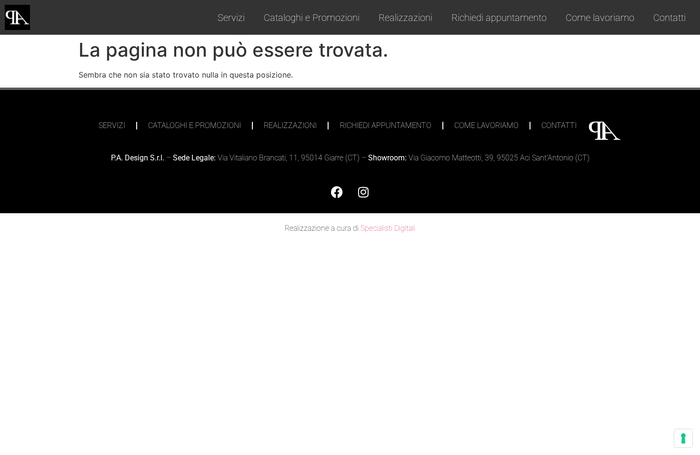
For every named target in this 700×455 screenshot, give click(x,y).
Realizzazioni (405, 17)
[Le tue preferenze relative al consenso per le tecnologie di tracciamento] (683, 438)
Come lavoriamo (600, 17)
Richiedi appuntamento (499, 17)
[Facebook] (337, 192)
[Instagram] (363, 192)
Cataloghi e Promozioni (312, 17)
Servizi (231, 17)
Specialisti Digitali (387, 228)
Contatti (669, 17)
